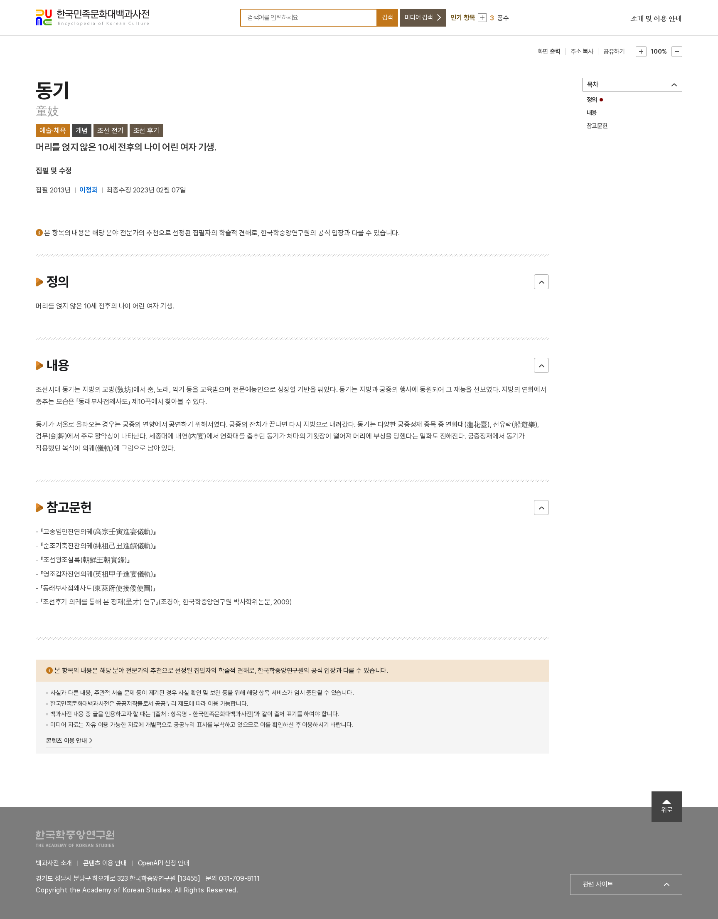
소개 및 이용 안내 (656, 19)
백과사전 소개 (54, 863)
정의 (592, 99)
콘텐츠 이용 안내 (66, 740)
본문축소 (676, 51)
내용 (592, 112)
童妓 (47, 111)
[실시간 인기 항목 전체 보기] (482, 17)
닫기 (541, 281)
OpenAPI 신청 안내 (163, 863)
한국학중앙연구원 (75, 838)
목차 (593, 85)
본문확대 (641, 51)
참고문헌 (597, 126)
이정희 (88, 190)
